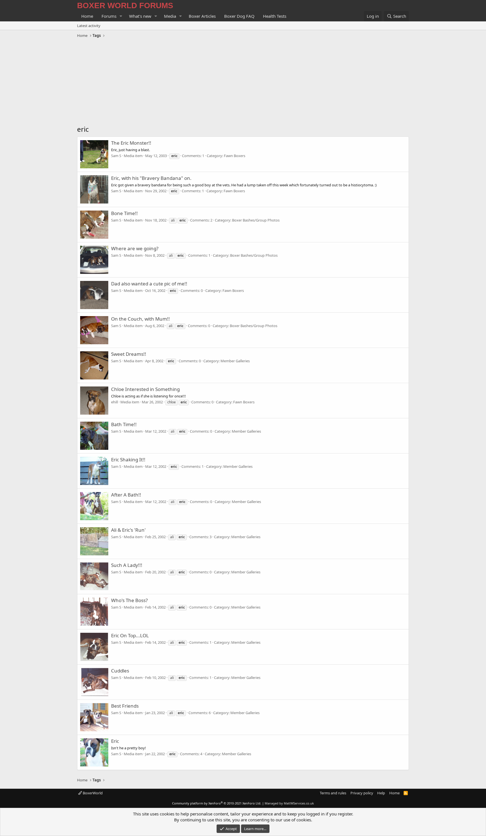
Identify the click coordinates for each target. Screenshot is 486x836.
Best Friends (125, 706)
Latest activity (88, 25)
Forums (109, 16)
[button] (121, 16)
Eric (115, 741)
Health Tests (274, 16)
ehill (114, 401)
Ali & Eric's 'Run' (128, 530)
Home (87, 16)
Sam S (116, 155)
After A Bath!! (126, 494)
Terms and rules (333, 792)
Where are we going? (134, 248)
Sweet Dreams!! (128, 354)
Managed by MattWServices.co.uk (289, 803)
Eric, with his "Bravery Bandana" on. (151, 178)
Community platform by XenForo (216, 803)
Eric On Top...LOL (130, 635)
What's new (140, 16)
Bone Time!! (124, 213)
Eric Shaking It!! (128, 459)
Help (381, 792)
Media (170, 16)
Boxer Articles (202, 16)
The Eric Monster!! (131, 143)
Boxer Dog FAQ (239, 16)
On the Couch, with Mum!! (140, 319)
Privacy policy (361, 792)
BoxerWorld (92, 792)
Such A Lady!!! (126, 565)
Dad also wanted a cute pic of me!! (149, 283)
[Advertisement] (243, 82)
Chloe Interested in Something (145, 389)
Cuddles (120, 670)
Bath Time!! (124, 424)
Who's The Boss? (129, 600)
